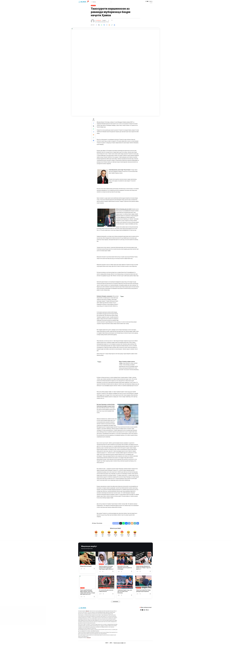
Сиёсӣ (119, 564)
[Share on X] (99, 25)
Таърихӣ (104, 587)
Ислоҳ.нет (89, 637)
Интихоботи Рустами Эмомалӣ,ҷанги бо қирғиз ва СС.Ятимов (125, 568)
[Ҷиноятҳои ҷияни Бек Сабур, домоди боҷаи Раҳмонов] (143, 581)
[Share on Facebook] (96, 25)
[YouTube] (147, 1)
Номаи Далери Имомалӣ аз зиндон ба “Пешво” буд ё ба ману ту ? (143, 568)
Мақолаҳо (93, 5)
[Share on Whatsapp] (101, 25)
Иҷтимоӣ (82, 587)
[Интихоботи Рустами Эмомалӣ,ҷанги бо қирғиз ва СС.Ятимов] (125, 558)
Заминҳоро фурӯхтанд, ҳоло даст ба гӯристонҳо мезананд (125, 591)
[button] (112, 25)
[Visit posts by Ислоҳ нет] (92, 21)
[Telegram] (150, 1)
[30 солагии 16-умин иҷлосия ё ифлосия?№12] (106, 581)
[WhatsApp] (152, 1)
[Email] (109, 25)
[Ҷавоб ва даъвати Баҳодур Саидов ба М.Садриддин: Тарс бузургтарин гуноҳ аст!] (106, 558)
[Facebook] (146, 1)
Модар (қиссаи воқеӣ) (85, 566)
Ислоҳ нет (98, 20)
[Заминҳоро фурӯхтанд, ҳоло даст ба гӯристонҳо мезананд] (125, 581)
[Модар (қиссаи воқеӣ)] (87, 558)
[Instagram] (149, 1)
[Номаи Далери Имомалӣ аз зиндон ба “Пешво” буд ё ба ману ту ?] (143, 558)
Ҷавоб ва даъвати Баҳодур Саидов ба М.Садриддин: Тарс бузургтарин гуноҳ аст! (106, 568)
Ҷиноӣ (122, 564)
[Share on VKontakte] (104, 25)
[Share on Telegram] (106, 25)
